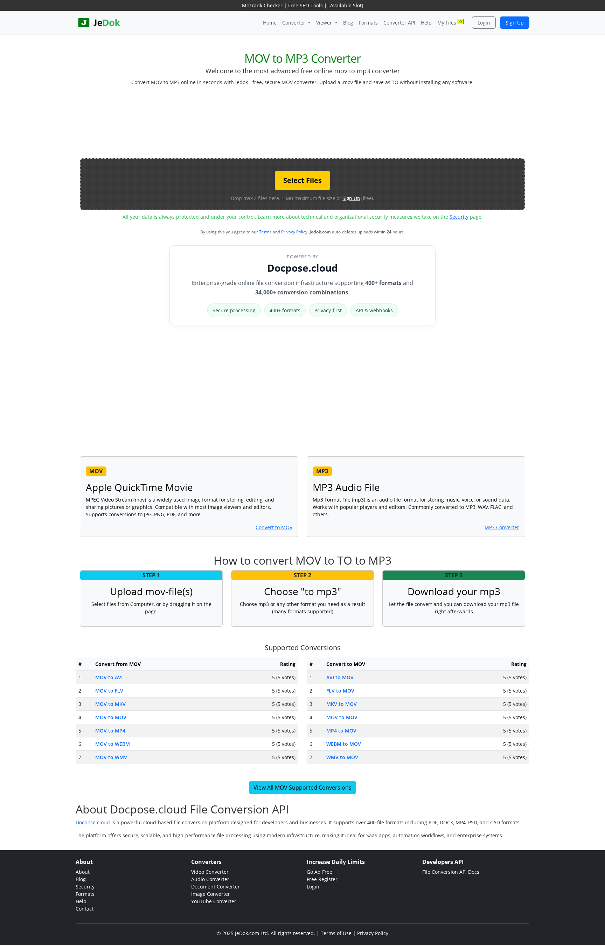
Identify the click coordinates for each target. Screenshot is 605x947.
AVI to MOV (340, 677)
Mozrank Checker (262, 5)
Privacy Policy (294, 232)
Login (484, 22)
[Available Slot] (345, 5)
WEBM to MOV (343, 744)
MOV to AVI (109, 677)
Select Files (302, 180)
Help (426, 22)
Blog (348, 22)
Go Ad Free (319, 871)
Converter (294, 22)
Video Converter (210, 871)
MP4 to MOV (341, 730)
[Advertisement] (302, 124)
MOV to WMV (111, 757)
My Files (449, 22)
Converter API (399, 22)
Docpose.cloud (302, 267)
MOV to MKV (110, 704)
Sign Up (515, 22)
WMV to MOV (342, 757)
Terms (265, 232)
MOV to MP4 (110, 730)
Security (459, 216)
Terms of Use (336, 933)
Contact (84, 908)
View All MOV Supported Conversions (302, 787)
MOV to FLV (109, 690)
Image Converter (210, 894)
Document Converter (215, 886)
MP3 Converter (502, 527)
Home (270, 22)
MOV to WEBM (112, 744)
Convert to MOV (274, 527)
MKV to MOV (341, 704)
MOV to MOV (110, 717)
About (83, 871)
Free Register (322, 879)
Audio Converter (210, 879)
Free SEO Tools (305, 5)
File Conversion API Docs (450, 871)
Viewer (324, 22)
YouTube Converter (213, 901)
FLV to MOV (340, 690)
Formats (368, 22)
